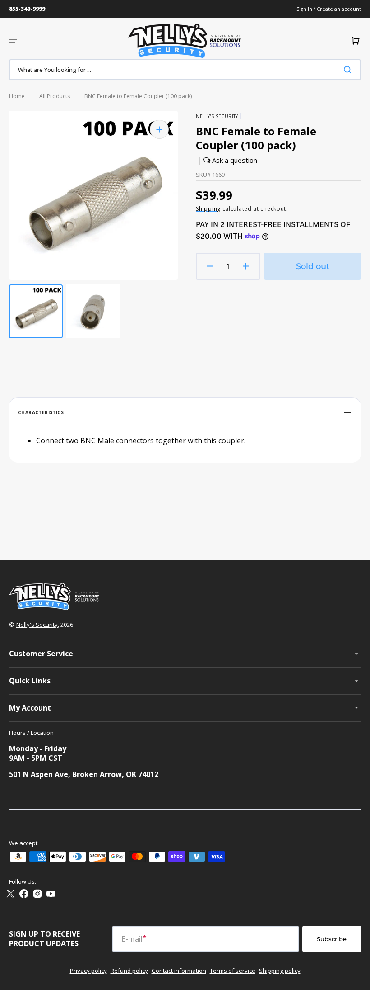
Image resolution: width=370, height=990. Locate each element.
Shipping (208, 209)
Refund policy (129, 970)
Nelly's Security (37, 625)
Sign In (305, 8)
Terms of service (232, 970)
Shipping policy (280, 970)
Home (17, 96)
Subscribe (332, 939)
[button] (13, 41)
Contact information (179, 970)
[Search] (349, 70)
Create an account (339, 8)
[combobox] (185, 69)
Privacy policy (88, 970)
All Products (54, 96)
